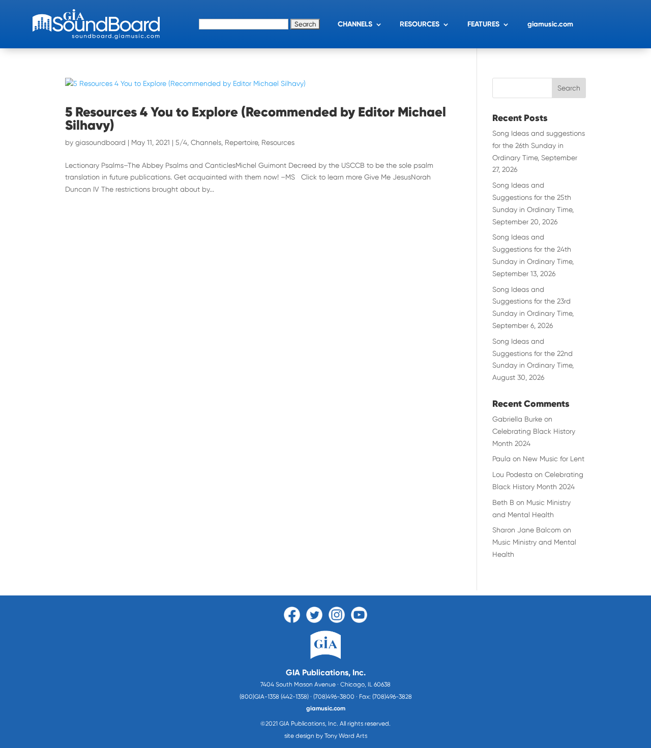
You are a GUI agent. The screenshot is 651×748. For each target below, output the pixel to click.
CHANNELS (355, 24)
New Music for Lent (553, 459)
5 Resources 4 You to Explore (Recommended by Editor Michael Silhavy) (255, 118)
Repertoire (241, 142)
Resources (277, 142)
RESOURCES (419, 24)
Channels (206, 142)
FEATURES (483, 24)
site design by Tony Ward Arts (325, 735)
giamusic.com (550, 24)
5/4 (181, 142)
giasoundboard (100, 142)
